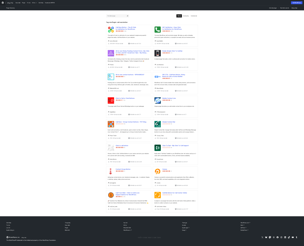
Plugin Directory (10, 8)
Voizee (164, 169)
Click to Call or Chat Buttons (125, 98)
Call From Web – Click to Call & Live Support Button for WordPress (127, 193)
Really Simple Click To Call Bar (172, 51)
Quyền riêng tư (10, 230)
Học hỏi (125, 222)
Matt (242, 225)
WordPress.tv (128, 230)
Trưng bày (67, 222)
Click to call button (122, 145)
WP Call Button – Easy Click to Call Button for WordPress (172, 28)
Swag (184, 230)
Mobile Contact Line (169, 98)
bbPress (243, 227)
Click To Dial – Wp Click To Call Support (175, 145)
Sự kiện (184, 225)
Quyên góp (185, 227)
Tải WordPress (297, 2)
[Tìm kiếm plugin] (127, 15)
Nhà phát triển (127, 227)
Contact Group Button (123, 169)
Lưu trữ (8, 227)
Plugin (66, 227)
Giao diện (67, 225)
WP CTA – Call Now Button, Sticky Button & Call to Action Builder (173, 75)
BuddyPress (244, 230)
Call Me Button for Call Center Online (174, 193)
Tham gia (184, 222)
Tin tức (8, 225)
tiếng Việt (23, 237)
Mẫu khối (67, 230)
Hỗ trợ (125, 225)
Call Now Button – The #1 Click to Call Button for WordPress (126, 28)
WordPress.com (245, 222)
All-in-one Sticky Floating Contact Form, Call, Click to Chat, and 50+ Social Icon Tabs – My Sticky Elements (132, 52)
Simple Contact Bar (168, 122)
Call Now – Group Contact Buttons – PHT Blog (131, 122)
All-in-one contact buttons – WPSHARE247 (130, 74)
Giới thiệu (8, 222)
